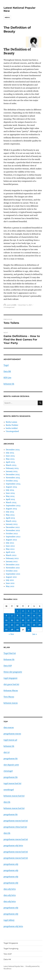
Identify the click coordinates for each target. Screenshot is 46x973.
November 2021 (13, 568)
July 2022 (10, 543)
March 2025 (11, 465)
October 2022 (12, 533)
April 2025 (10, 462)
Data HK (7, 371)
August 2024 (11, 487)
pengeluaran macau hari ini (16, 852)
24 (28, 625)
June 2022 (10, 546)
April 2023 (10, 518)
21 (12, 625)
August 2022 (11, 540)
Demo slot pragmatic (13, 672)
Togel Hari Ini (10, 653)
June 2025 (10, 456)
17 (28, 620)
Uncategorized (9, 307)
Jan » (34, 634)
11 (34, 615)
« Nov (11, 634)
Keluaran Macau (11, 690)
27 (6, 629)
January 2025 (12, 471)
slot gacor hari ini (11, 684)
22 (17, 625)
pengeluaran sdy (11, 864)
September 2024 (13, 484)
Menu (7, 17)
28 (12, 629)
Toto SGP (8, 954)
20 (6, 625)
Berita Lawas (11, 422)
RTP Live (7, 377)
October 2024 (12, 481)
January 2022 (12, 561)
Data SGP (8, 666)
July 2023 (10, 512)
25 (34, 625)
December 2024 (13, 474)
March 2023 (11, 521)
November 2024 (13, 477)
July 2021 (10, 580)
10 (29, 615)
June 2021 (10, 583)
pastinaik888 (11, 305)
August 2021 (11, 577)
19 (40, 620)
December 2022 (13, 527)
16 (23, 620)
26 (39, 625)
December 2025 (13, 449)
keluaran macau (11, 703)
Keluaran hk (9, 659)
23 (23, 625)
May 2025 (10, 459)
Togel (6, 365)
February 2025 (12, 468)
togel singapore (10, 678)
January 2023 (11, 524)
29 (17, 629)
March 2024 (11, 502)
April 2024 (10, 499)
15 (17, 620)
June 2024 (10, 493)
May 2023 (10, 515)
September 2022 (13, 536)
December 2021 (12, 564)
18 (34, 620)
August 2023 (11, 509)
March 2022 (11, 555)
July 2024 (10, 490)
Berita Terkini (12, 425)
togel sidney (9, 920)
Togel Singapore (11, 943)
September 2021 (13, 574)
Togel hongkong (11, 948)
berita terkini (12, 428)
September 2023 (13, 505)
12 (40, 615)
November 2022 (13, 530)
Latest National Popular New (14, 966)
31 (28, 629)
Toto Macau (9, 697)
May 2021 (10, 586)
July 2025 (10, 453)
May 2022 (10, 549)
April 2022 (10, 552)
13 (6, 620)
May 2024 (10, 496)
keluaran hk (9, 384)
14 (12, 620)
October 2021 (11, 571)
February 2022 (12, 558)
